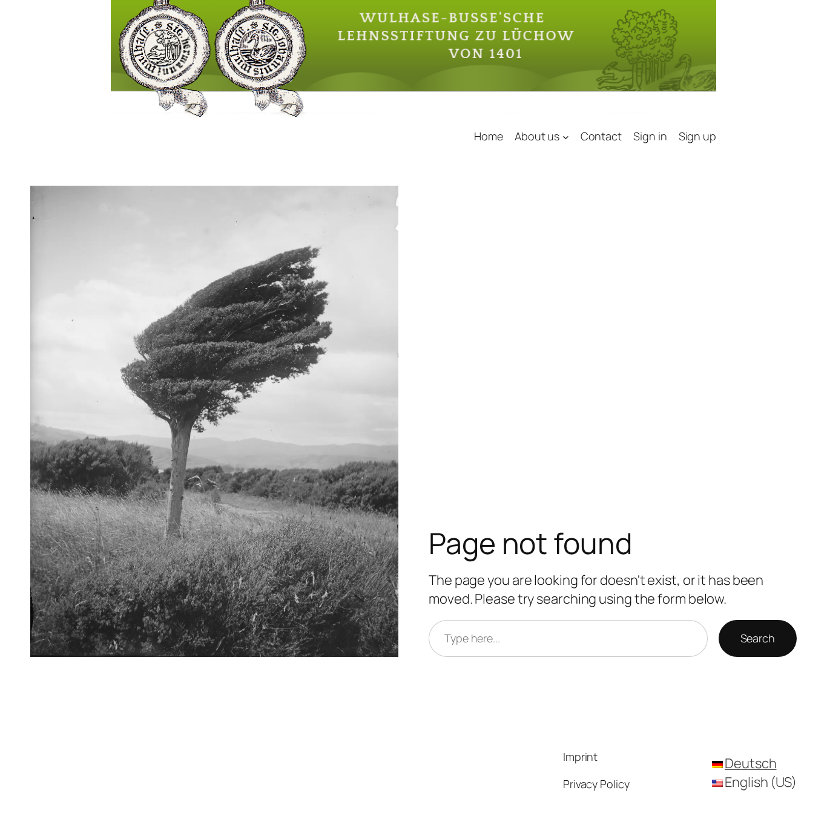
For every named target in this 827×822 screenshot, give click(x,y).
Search (757, 638)
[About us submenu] (565, 136)
